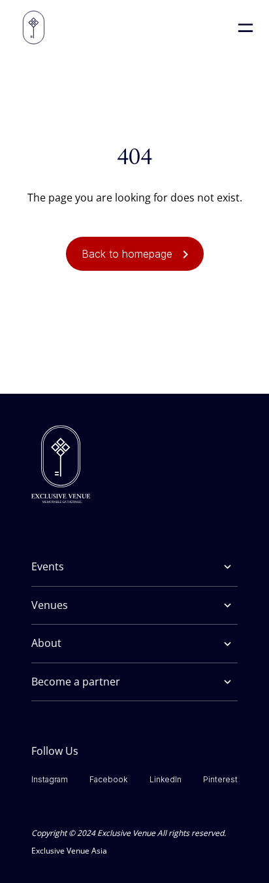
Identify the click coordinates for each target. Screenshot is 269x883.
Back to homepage (127, 253)
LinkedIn (166, 779)
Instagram (49, 779)
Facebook (108, 779)
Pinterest (220, 779)
